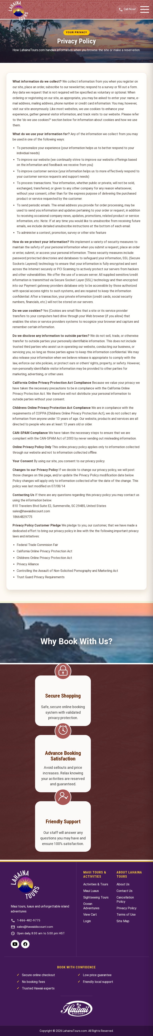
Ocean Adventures (91, 906)
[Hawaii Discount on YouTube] (15, 944)
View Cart (90, 914)
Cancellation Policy (125, 900)
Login (87, 921)
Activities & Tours (95, 884)
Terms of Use (126, 914)
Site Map (123, 921)
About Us (123, 884)
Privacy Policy (126, 908)
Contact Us (124, 891)
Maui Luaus (91, 891)
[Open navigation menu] (144, 9)
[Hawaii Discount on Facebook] (25, 944)
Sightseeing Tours (96, 897)
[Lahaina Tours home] (25, 885)
